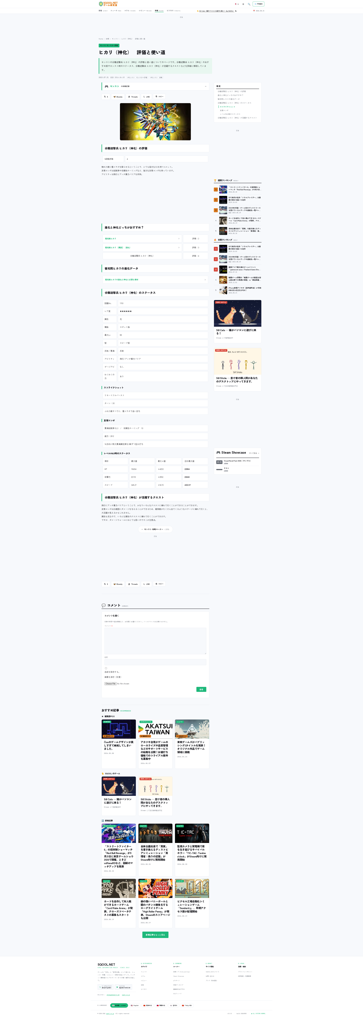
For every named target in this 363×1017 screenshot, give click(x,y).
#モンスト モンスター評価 (137, 77)
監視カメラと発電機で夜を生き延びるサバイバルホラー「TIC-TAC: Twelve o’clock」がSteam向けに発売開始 (191, 853)
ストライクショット (227, 106)
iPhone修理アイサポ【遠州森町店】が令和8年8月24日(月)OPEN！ (245, 289)
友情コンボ (224, 110)
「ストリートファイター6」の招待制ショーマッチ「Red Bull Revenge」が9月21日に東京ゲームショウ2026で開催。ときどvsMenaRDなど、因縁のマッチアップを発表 (118, 856)
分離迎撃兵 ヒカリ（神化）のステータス (234, 103)
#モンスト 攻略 (156, 77)
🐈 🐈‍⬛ (217, 11)
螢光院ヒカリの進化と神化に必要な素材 (121, 279)
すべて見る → (254, 453)
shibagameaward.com (113, 995)
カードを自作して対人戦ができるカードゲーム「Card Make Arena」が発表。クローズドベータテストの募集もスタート (118, 908)
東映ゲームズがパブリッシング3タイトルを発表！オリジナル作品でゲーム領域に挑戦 (191, 747)
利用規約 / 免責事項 (244, 976)
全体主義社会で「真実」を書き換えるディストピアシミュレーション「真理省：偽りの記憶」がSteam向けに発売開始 (154, 853)
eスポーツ (176, 980)
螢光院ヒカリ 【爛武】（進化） (118, 247)
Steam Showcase (178, 976)
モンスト (115, 38)
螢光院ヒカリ (110, 238)
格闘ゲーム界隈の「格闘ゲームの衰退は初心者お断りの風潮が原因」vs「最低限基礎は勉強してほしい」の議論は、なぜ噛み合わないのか (245, 278)
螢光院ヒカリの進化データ (229, 99)
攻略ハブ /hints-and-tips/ (181, 972)
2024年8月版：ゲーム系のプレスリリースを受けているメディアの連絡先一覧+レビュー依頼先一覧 (245, 209)
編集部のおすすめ (179, 989)
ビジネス (144, 989)
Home (101, 38)
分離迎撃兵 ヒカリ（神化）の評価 (232, 91)
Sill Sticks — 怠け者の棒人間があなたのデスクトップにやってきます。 (155, 802)
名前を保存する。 (112, 671)
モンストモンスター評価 (109, 45)
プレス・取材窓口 (211, 980)
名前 (106, 657)
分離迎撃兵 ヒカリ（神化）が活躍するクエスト (237, 117)
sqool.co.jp (126, 995)
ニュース (144, 972)
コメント (109, 626)
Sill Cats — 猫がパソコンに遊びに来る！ (117, 800)
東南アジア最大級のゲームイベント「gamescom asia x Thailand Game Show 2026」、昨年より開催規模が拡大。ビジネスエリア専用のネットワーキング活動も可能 (245, 268)
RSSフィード (177, 993)
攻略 (107, 38)
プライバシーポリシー (245, 972)
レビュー (144, 980)
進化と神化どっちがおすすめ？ (230, 95)
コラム (143, 976)
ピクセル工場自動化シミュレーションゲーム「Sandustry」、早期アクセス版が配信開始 (191, 906)
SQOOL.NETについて (212, 972)
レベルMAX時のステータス (230, 114)
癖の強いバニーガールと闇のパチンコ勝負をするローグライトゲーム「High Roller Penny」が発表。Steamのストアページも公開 (155, 909)
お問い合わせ (210, 976)
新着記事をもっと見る (155, 935)
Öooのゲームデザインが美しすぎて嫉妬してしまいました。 (118, 745)
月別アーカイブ (178, 985)
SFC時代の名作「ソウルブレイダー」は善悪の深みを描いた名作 (245, 198)
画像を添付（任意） (113, 677)
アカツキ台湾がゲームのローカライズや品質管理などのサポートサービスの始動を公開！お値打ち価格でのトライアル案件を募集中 (154, 750)
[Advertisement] (181, 25)
